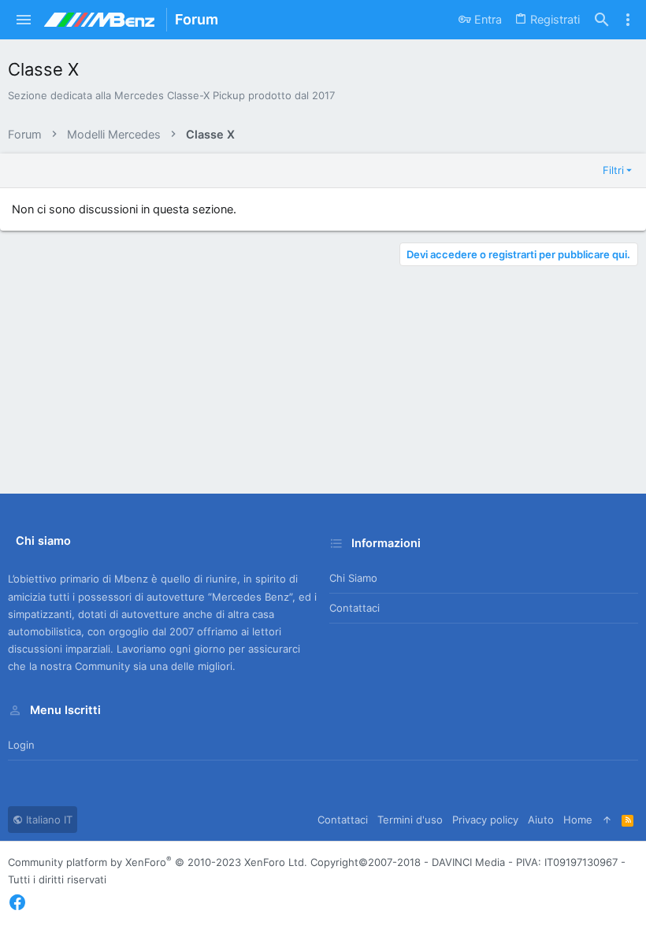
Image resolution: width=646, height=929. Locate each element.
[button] (24, 20)
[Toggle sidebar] (628, 19)
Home (577, 819)
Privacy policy (485, 819)
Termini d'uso (410, 819)
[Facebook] (17, 902)
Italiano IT (47, 819)
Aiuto (541, 819)
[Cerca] (602, 20)
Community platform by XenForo (157, 862)
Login (21, 744)
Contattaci (354, 607)
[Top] (607, 819)
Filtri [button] (613, 170)
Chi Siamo (353, 578)
